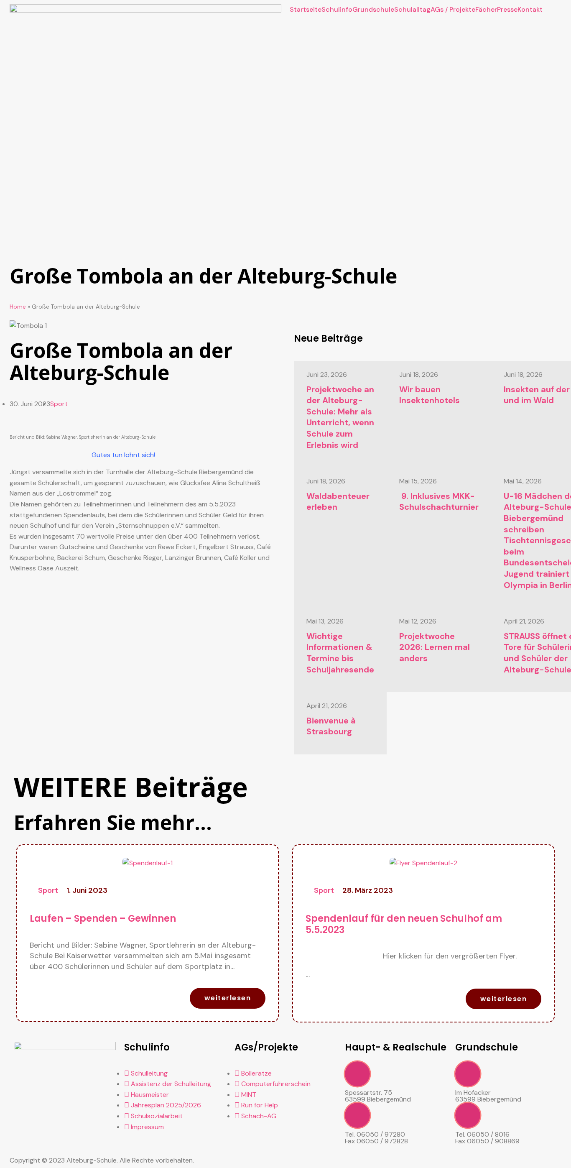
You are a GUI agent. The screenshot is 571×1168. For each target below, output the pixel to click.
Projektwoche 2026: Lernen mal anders (434, 647)
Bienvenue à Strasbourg (331, 726)
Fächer (486, 9)
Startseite (305, 9)
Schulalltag (412, 9)
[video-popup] (357, 1073)
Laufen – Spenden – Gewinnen (103, 918)
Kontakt (530, 9)
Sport (59, 403)
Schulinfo (336, 9)
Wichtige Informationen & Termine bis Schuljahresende (340, 653)
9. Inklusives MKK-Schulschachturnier (439, 502)
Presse (507, 9)
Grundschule (373, 9)
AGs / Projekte (453, 9)
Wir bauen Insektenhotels (429, 395)
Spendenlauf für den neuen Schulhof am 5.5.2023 (404, 924)
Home (18, 306)
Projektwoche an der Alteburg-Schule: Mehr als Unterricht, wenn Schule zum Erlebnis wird (340, 417)
